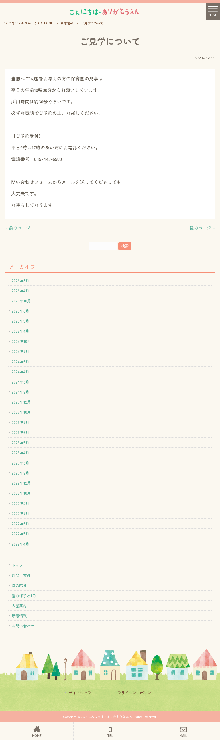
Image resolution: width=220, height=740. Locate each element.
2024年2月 (20, 392)
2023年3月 (20, 463)
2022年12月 (21, 483)
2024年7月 (20, 351)
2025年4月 (20, 331)
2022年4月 (20, 544)
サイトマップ (80, 692)
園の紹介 (19, 585)
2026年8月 (20, 280)
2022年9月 (20, 503)
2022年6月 (20, 523)
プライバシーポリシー (136, 692)
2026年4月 (20, 290)
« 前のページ (17, 228)
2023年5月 (20, 442)
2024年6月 (20, 361)
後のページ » (202, 228)
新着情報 (67, 23)
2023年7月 (20, 422)
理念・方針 (21, 575)
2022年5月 (20, 533)
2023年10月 (21, 412)
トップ (17, 565)
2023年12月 (21, 402)
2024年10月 (21, 341)
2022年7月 (20, 513)
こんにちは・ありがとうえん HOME (27, 23)
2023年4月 (20, 452)
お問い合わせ (23, 626)
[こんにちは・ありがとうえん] (103, 11)
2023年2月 (20, 473)
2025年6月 (20, 311)
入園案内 (19, 605)
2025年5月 (20, 321)
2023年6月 (20, 432)
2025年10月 (21, 301)
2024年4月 (20, 371)
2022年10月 (21, 493)
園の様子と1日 (24, 595)
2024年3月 (20, 382)
